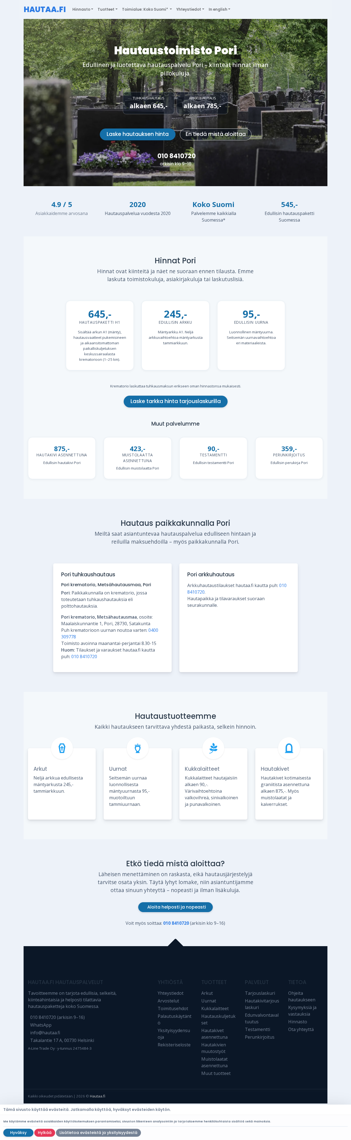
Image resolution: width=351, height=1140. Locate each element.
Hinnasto (297, 1022)
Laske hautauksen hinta (138, 134)
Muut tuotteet (216, 1073)
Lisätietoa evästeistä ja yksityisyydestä (98, 1132)
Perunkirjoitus (259, 1037)
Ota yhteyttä (301, 1029)
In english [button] (218, 9)
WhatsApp (41, 1025)
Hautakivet (275, 769)
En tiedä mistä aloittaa (216, 134)
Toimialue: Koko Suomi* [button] (145, 9)
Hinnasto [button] (81, 9)
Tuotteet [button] (106, 9)
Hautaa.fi (97, 1096)
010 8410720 (176, 156)
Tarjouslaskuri (260, 993)
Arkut (40, 769)
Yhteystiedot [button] (188, 9)
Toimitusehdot (173, 1008)
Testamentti (257, 1029)
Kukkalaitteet (202, 769)
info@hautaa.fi (45, 1033)
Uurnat (118, 769)
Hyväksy (18, 1132)
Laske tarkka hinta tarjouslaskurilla (176, 401)
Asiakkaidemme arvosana (61, 213)
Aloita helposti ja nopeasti (176, 907)
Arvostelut (168, 1001)
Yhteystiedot (170, 993)
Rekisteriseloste (174, 1045)
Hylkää (45, 1132)
